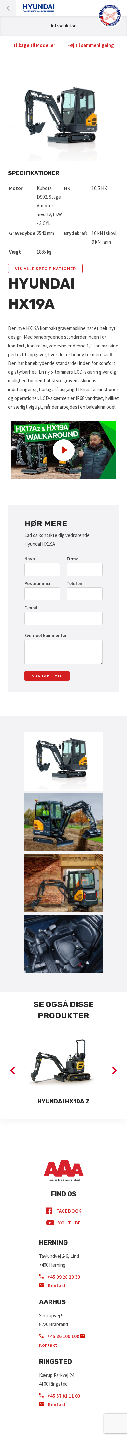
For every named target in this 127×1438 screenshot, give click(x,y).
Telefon (74, 583)
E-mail (30, 607)
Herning (53, 1242)
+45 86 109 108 (63, 1336)
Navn (29, 559)
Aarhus (52, 1302)
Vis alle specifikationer (45, 268)
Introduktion (64, 26)
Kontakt (56, 1285)
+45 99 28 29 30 (63, 1277)
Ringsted (55, 1362)
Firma (72, 559)
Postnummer (37, 583)
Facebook (69, 1211)
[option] (63, 1070)
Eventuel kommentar (45, 635)
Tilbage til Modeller (34, 45)
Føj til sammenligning (90, 45)
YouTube (69, 1223)
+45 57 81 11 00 (63, 1396)
